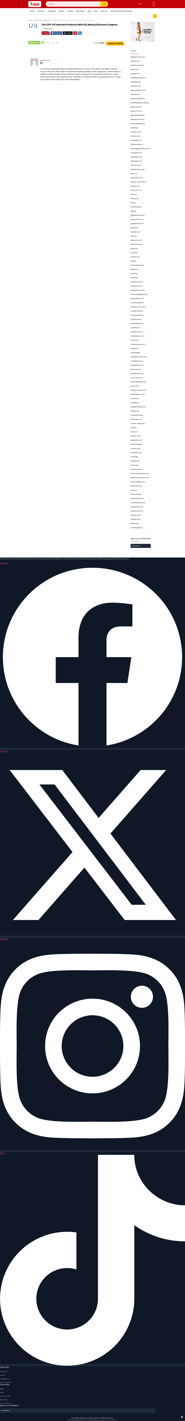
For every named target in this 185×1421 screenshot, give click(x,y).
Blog (89, 11)
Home (32, 11)
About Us (104, 11)
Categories (52, 11)
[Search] (104, 4)
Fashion (70, 11)
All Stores (41, 11)
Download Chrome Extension (121, 11)
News (96, 11)
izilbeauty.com (48, 28)
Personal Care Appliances (42, 20)
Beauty (61, 11)
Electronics (80, 11)
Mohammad (45, 60)
